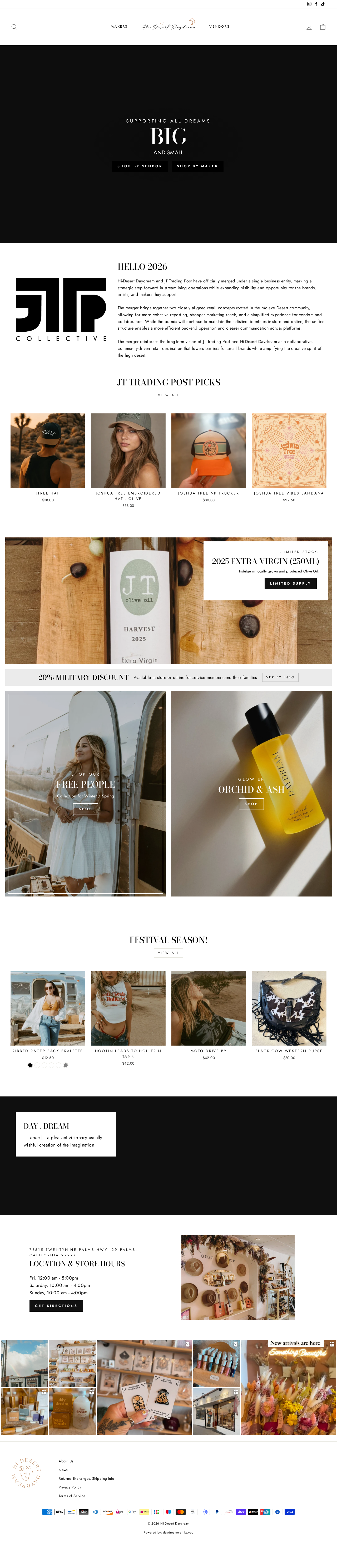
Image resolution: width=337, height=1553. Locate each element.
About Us (66, 1461)
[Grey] (65, 1065)
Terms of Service (72, 1495)
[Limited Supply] (168, 600)
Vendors (219, 26)
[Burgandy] (44, 1065)
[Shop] (85, 793)
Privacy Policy (70, 1487)
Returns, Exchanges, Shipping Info (86, 1478)
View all (168, 395)
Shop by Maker (197, 166)
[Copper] (37, 1065)
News (63, 1469)
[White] (58, 1065)
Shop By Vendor (139, 166)
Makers (119, 26)
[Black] (30, 1065)
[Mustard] (51, 1065)
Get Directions (56, 1305)
